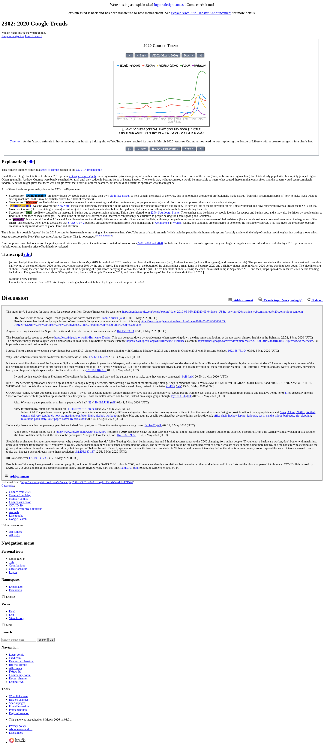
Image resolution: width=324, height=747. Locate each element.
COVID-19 (16, 505)
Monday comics (18, 498)
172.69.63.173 (37, 458)
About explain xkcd (20, 729)
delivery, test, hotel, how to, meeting (52, 415)
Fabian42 (150, 425)
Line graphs (16, 515)
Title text (15, 141)
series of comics (49, 169)
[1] (287, 392)
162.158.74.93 (125, 331)
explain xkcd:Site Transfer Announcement (201, 13)
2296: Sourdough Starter (165, 212)
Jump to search (33, 36)
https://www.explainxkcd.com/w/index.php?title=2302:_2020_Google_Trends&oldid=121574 (77, 482)
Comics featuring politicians (25, 508)
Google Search (18, 519)
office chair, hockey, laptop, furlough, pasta (239, 415)
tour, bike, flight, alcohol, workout (95, 415)
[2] (89, 402)
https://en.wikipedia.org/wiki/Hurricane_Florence (155, 340)
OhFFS (170, 386)
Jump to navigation (13, 36)
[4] (74, 408)
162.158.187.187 (84, 451)
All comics (15, 531)
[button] (3, 596)
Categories (8, 485)
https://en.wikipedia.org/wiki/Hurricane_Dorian (82, 337)
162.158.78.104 (237, 350)
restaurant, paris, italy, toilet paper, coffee (45, 419)
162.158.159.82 (126, 435)
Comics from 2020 (20, 491)
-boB (184, 376)
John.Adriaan (110, 318)
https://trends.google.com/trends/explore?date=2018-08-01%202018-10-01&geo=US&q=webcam (255, 340)
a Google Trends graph (82, 176)
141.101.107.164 (96, 370)
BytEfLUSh (178, 396)
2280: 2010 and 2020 (150, 243)
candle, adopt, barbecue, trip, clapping (288, 415)
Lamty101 (126, 467)
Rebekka (75, 419)
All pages (14, 535)
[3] (69, 408)
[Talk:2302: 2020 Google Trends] (230, 300)
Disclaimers (16, 732)
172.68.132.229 (98, 357)
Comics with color (20, 502)
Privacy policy (17, 725)
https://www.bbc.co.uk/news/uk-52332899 (81, 431)
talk (122, 318)
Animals (14, 512)
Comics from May (20, 495)
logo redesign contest (169, 5)
